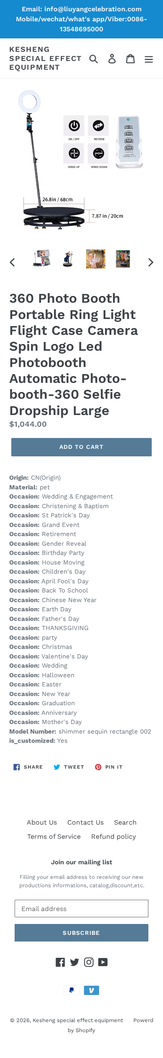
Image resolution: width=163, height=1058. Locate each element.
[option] (41, 258)
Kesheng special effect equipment (45, 58)
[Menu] (149, 58)
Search (125, 822)
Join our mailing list (81, 862)
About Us (42, 822)
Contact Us (85, 822)
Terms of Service (54, 836)
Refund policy (113, 836)
